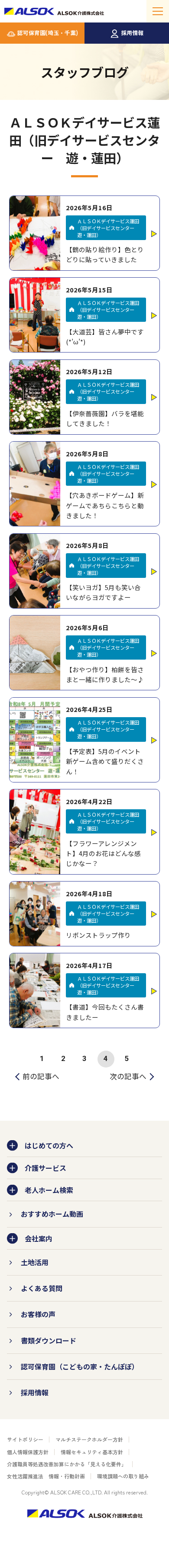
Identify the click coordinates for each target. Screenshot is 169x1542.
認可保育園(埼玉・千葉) (47, 33)
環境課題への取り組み (123, 1476)
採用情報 (132, 33)
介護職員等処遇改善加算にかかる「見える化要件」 (67, 1464)
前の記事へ (41, 1076)
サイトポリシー (25, 1439)
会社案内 (38, 1238)
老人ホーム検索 (49, 1190)
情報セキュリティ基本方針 (92, 1451)
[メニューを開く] (157, 11)
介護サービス (45, 1168)
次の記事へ (128, 1076)
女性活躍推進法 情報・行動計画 (46, 1476)
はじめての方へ (49, 1145)
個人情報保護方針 (28, 1451)
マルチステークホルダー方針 (89, 1439)
